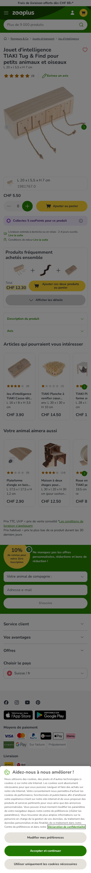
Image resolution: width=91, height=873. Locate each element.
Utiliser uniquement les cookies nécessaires (45, 864)
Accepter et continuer (45, 851)
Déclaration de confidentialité (66, 827)
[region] (45, 819)
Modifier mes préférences (45, 837)
